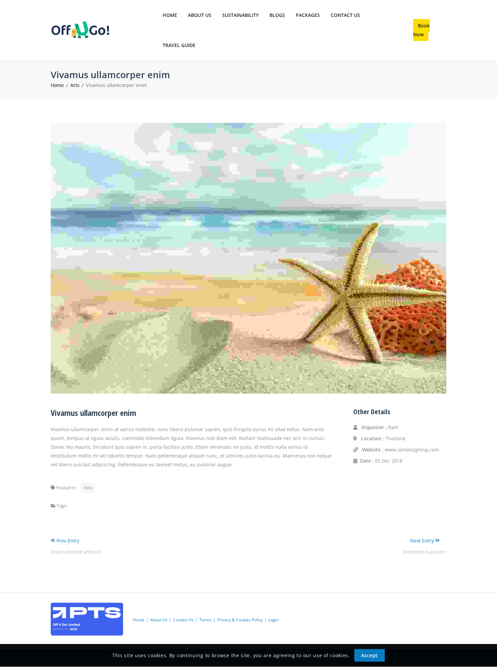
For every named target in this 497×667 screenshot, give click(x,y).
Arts (74, 85)
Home (57, 85)
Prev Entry (67, 540)
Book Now (421, 30)
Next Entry (422, 540)
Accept (369, 655)
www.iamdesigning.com (412, 449)
